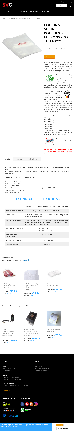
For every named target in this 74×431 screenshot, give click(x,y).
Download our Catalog (42, 368)
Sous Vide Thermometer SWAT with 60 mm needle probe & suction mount (8, 333)
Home (3, 19)
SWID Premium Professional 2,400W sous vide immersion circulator (31, 332)
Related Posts (33, 159)
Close (66, 425)
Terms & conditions (41, 370)
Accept (60, 425)
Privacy (37, 372)
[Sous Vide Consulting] (7, 5)
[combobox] (61, 5)
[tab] (7, 159)
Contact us (6, 390)
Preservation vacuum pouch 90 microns (53, 285)
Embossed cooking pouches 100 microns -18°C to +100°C (32, 286)
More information (63, 428)
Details (7, 159)
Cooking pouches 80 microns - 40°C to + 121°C (9, 285)
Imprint (37, 374)
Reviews (19, 159)
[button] (64, 2)
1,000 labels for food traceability (53, 330)
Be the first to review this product (55, 48)
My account (38, 366)
